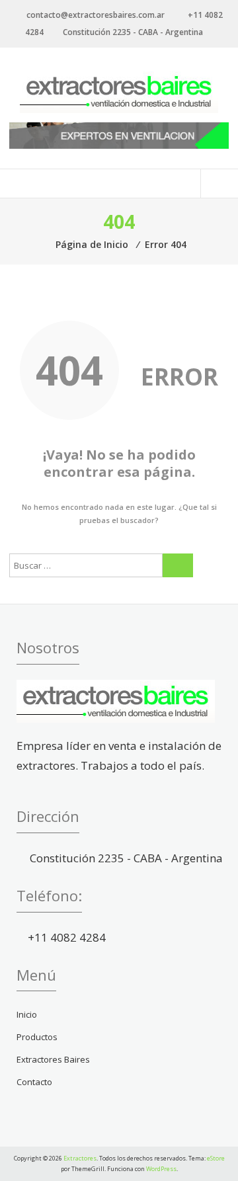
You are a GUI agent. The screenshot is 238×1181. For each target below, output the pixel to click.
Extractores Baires (53, 1059)
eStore (216, 1158)
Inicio (27, 1014)
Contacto (34, 1082)
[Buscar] (178, 565)
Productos (37, 1037)
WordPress (161, 1168)
